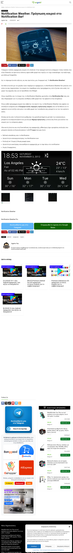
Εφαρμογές (4, 10)
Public (29, 483)
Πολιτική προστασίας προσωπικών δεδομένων (52, 550)
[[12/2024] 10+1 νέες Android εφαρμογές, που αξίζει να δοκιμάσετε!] (12, 271)
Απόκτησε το (65, 423)
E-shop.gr (9, 483)
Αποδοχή (34, 546)
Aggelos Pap (4, 20)
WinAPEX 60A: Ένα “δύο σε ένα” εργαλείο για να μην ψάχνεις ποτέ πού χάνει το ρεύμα (57, 414)
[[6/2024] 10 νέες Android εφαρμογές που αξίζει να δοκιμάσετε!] (12, 299)
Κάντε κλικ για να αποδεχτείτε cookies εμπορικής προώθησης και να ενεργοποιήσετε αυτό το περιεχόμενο (36, 170)
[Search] (70, 2)
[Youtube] (12, 403)
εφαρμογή (15, 237)
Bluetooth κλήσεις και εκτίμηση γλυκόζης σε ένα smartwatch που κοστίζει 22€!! (57, 462)
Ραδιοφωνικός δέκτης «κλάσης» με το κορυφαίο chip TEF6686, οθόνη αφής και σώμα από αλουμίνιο (58, 446)
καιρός (22, 237)
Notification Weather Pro (9, 219)
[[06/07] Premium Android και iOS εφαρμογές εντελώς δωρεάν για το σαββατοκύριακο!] (36, 271)
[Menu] (2, 2)
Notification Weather (8, 211)
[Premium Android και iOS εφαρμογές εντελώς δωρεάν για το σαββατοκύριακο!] (60, 271)
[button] (69, 527)
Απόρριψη (48, 546)
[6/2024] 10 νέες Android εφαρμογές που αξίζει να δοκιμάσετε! (12, 310)
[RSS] (19, 403)
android (9, 237)
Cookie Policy (36, 550)
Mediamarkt (19, 483)
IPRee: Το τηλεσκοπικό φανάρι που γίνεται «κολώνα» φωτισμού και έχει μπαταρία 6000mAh (58, 478)
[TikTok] (9, 403)
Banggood (49, 424)
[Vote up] (6, 24)
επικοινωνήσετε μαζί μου (18, 249)
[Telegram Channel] (18, 413)
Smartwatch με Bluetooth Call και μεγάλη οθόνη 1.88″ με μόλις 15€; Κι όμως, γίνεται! (58, 430)
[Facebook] (2, 403)
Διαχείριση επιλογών (63, 546)
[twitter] (6, 403)
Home (2, 7)
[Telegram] (16, 403)
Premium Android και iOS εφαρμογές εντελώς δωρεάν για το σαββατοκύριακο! (60, 283)
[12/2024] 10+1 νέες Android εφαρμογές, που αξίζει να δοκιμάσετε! (11, 282)
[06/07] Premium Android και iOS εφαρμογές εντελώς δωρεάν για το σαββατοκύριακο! (36, 283)
